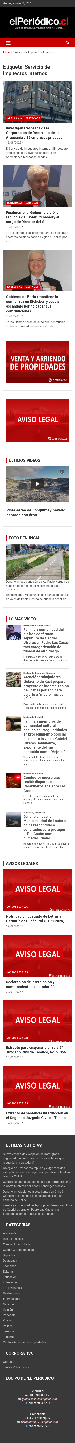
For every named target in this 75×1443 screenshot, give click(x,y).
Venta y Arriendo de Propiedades (24, 1342)
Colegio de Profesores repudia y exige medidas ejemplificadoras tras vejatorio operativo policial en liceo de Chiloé (36, 1172)
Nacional (31, 203)
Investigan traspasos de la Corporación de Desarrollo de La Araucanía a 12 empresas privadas (34, 133)
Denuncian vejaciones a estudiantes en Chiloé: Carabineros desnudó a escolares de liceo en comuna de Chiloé (33, 1196)
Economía (9, 1266)
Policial (7, 1320)
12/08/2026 (13, 926)
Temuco (8, 1331)
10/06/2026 (13, 1057)
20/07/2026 (13, 991)
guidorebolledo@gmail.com (39, 1399)
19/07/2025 (13, 227)
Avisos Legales (17, 906)
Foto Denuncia (12, 1288)
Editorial (8, 1271)
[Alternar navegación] (8, 42)
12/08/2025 (13, 142)
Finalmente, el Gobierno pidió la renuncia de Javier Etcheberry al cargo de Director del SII (32, 217)
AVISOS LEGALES (22, 863)
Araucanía (14, 118)
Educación (10, 1277)
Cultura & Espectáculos (18, 1250)
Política (8, 1326)
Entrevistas (10, 1282)
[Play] (37, 484)
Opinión (8, 1309)
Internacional (11, 1299)
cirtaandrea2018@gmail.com (39, 1422)
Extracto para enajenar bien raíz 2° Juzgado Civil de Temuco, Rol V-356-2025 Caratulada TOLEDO (36, 1052)
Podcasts (9, 1315)
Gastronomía (11, 1293)
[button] (37, 512)
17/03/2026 (13, 1123)
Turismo (8, 1337)
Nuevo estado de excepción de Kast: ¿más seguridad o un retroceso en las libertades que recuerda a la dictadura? (33, 1158)
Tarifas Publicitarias (16, 1367)
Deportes (9, 1255)
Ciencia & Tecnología (17, 1244)
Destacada (32, 118)
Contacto (9, 1362)
